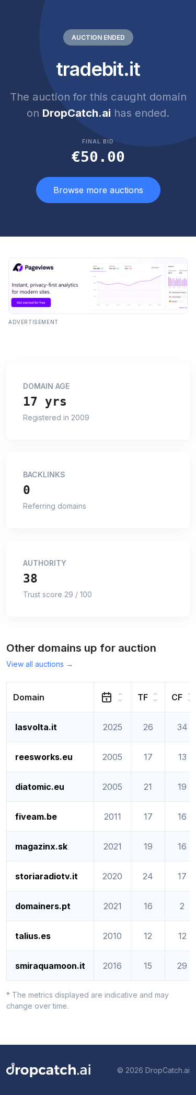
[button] (50, 697)
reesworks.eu (44, 757)
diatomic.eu (39, 786)
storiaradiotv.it (46, 876)
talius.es (33, 936)
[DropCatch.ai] (48, 1069)
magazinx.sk (41, 846)
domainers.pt (43, 906)
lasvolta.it (36, 727)
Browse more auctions (98, 190)
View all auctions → (39, 664)
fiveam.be (36, 816)
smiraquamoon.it (50, 965)
